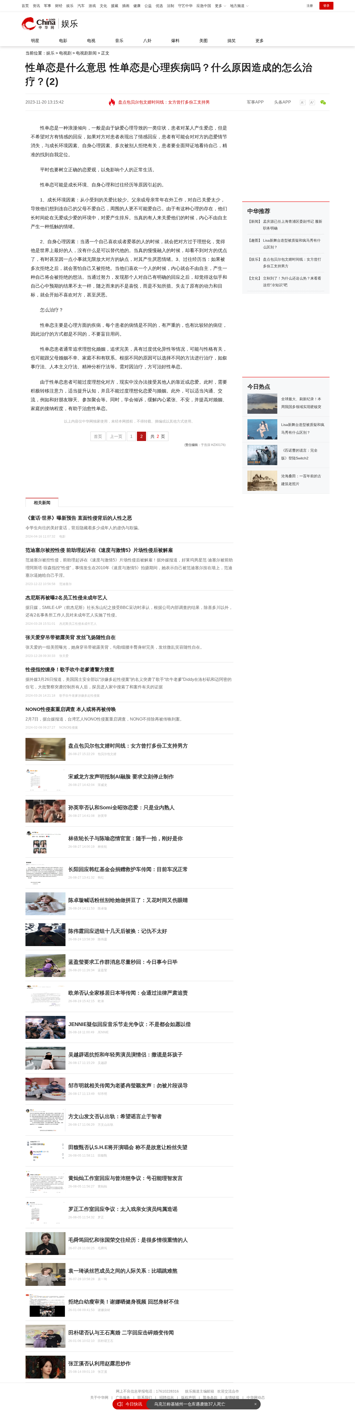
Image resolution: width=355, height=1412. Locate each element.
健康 (137, 6)
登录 (326, 6)
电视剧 (65, 53)
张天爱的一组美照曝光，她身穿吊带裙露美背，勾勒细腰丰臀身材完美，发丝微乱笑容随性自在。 (114, 647)
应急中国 (203, 6)
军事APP (255, 102)
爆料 (175, 40)
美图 (203, 40)
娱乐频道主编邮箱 (199, 1391)
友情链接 (232, 1397)
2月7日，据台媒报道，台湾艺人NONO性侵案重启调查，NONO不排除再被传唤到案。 (104, 719)
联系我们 (144, 1397)
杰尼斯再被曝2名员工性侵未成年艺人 (66, 597)
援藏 (114, 6)
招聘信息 (166, 1397)
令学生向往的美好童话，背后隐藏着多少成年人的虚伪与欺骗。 (83, 528)
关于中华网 (99, 1397)
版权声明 (188, 1397)
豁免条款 (210, 1397)
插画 (125, 6)
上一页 (116, 436)
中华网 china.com (40, 24)
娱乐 (70, 6)
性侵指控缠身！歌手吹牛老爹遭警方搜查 (69, 669)
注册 (310, 6)
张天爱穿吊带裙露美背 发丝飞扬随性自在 (70, 637)
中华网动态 (256, 1397)
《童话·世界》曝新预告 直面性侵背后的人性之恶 (78, 518)
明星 (35, 40)
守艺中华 (185, 6)
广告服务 (123, 1397)
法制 (170, 6)
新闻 (254, 221)
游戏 (92, 6)
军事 (47, 6)
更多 (259, 40)
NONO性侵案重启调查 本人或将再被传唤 (70, 709)
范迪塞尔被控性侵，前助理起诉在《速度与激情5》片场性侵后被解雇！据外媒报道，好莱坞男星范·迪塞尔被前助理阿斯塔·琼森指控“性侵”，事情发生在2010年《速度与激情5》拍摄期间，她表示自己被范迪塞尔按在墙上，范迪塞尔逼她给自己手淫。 (129, 568)
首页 (25, 6)
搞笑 (231, 40)
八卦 (147, 40)
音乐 (119, 40)
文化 (103, 6)
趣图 (254, 240)
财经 (58, 6)
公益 (148, 6)
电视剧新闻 (86, 53)
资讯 (36, 6)
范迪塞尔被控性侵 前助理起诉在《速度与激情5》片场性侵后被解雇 (99, 550)
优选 (159, 6)
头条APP (282, 102)
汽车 (81, 6)
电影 (63, 40)
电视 (91, 40)
